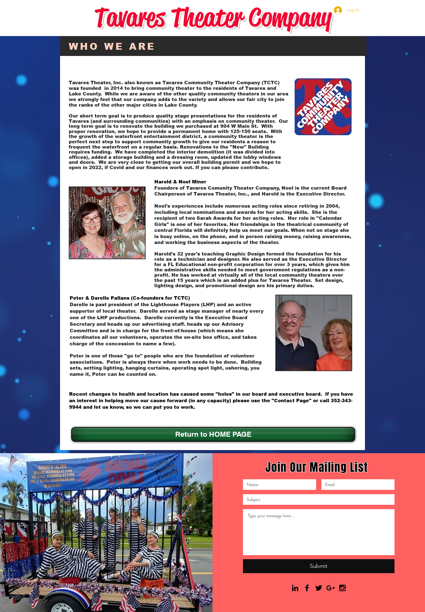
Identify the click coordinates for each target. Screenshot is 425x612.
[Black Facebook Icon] (306, 587)
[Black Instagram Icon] (342, 587)
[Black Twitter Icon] (318, 587)
